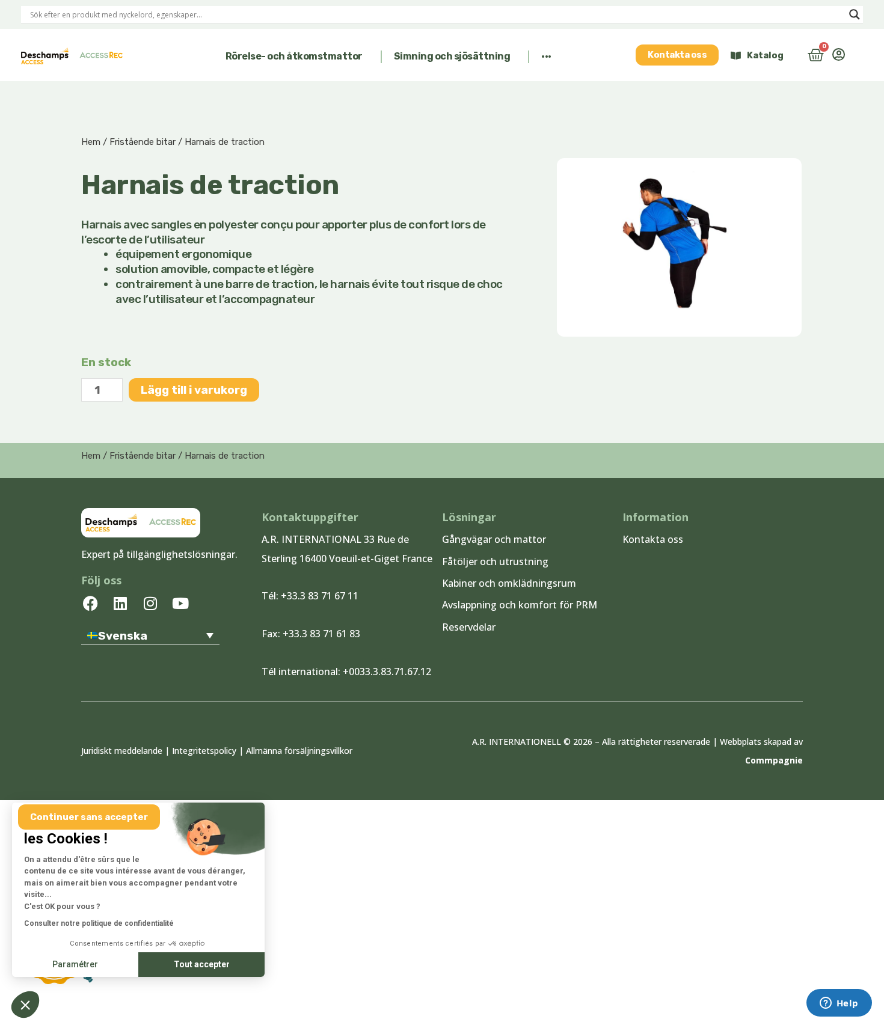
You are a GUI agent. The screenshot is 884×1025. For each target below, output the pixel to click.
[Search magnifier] (854, 14)
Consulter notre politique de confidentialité (99, 923)
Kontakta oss (652, 539)
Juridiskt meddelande (121, 750)
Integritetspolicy (204, 750)
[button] (297, 56)
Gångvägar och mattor (494, 539)
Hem (90, 141)
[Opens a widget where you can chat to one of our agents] (839, 1004)
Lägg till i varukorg (194, 390)
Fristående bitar (142, 141)
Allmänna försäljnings (288, 750)
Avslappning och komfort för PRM (519, 604)
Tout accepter (202, 964)
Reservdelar (469, 627)
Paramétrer (75, 964)
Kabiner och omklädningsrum (509, 583)
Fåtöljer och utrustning (495, 561)
